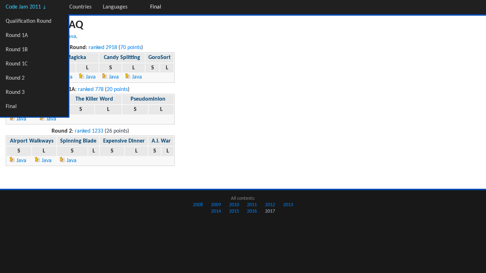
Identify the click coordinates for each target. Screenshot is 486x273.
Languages (115, 7)
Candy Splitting (122, 57)
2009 (216, 205)
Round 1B (17, 50)
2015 (234, 211)
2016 (252, 211)
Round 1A (17, 35)
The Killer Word (94, 99)
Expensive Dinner (124, 141)
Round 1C (17, 64)
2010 (234, 205)
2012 (270, 205)
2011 (252, 205)
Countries (80, 7)
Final (11, 106)
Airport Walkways (31, 141)
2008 (198, 205)
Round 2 (15, 78)
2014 (216, 211)
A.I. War (161, 141)
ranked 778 (91, 89)
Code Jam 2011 (26, 7)
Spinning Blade (78, 141)
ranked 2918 (103, 47)
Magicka (76, 57)
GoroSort (159, 57)
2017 (270, 211)
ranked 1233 (89, 131)
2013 (288, 205)
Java (71, 36)
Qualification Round (28, 21)
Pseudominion (148, 99)
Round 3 (15, 92)
